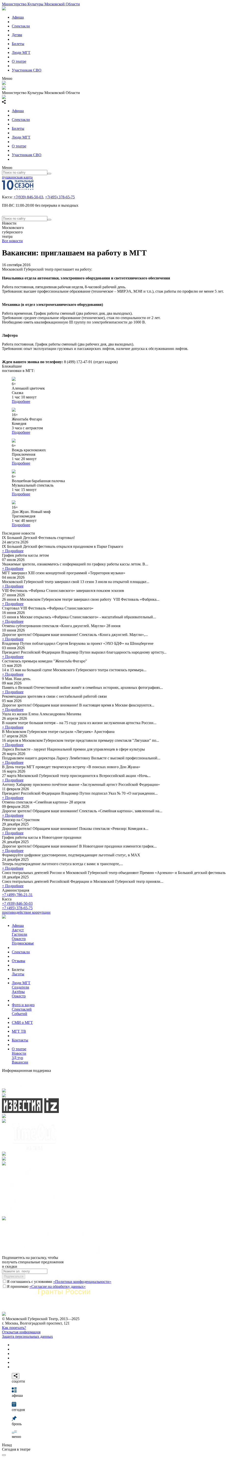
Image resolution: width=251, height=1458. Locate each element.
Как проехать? (14, 1328)
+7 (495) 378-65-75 (17, 908)
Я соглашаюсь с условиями (59, 1281)
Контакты (20, 1040)
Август (18, 930)
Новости (19, 1053)
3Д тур (17, 1058)
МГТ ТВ (19, 1031)
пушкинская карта (17, 177)
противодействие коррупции (26, 912)
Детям (17, 35)
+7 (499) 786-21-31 (17, 895)
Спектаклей (22, 1009)
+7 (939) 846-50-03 (17, 903)
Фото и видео (23, 1005)
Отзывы (18, 961)
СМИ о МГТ (22, 1022)
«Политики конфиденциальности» (82, 1281)
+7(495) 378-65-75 (60, 197)
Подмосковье (23, 943)
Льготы (18, 974)
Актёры (18, 992)
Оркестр (19, 939)
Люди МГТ (21, 52)
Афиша (18, 17)
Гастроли (19, 934)
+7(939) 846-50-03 (28, 197)
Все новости (12, 241)
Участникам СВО (26, 70)
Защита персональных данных (27, 1336)
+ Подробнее (13, 551)
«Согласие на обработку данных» (57, 1286)
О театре (19, 61)
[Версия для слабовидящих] (4, 1455)
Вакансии (20, 1062)
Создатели (20, 987)
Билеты (18, 44)
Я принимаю (46, 1286)
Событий (19, 1014)
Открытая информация (21, 1332)
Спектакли (21, 26)
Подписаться (13, 1276)
